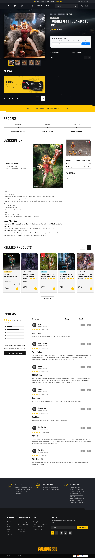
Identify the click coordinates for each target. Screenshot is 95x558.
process (29, 108)
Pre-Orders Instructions (40, 6)
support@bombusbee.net (77, 498)
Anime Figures (69, 14)
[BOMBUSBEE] (47, 549)
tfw (70, 533)
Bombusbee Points (23, 524)
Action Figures (61, 14)
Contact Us (10, 534)
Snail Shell (78, 52)
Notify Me (85, 43)
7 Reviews (61, 29)
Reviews (66, 108)
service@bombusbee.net (76, 495)
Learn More (59, 1)
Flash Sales (47, 6)
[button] (44, 62)
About (8, 531)
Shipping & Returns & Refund (40, 524)
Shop (55, 14)
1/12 (68, 178)
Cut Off (9, 526)
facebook (86, 57)
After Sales (33, 6)
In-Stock (27, 6)
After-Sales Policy (22, 522)
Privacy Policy (36, 522)
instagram (56, 533)
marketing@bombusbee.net (77, 502)
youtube (61, 533)
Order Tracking (21, 531)
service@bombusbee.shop (77, 491)
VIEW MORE (47, 298)
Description (40, 108)
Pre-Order (22, 6)
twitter (89, 57)
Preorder (9, 524)
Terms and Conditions (38, 526)
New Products (16, 6)
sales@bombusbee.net (76, 489)
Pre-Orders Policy (37, 529)
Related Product (53, 108)
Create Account (22, 529)
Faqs (8, 529)
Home (10, 5)
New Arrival (10, 522)
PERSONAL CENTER (86, 6)
